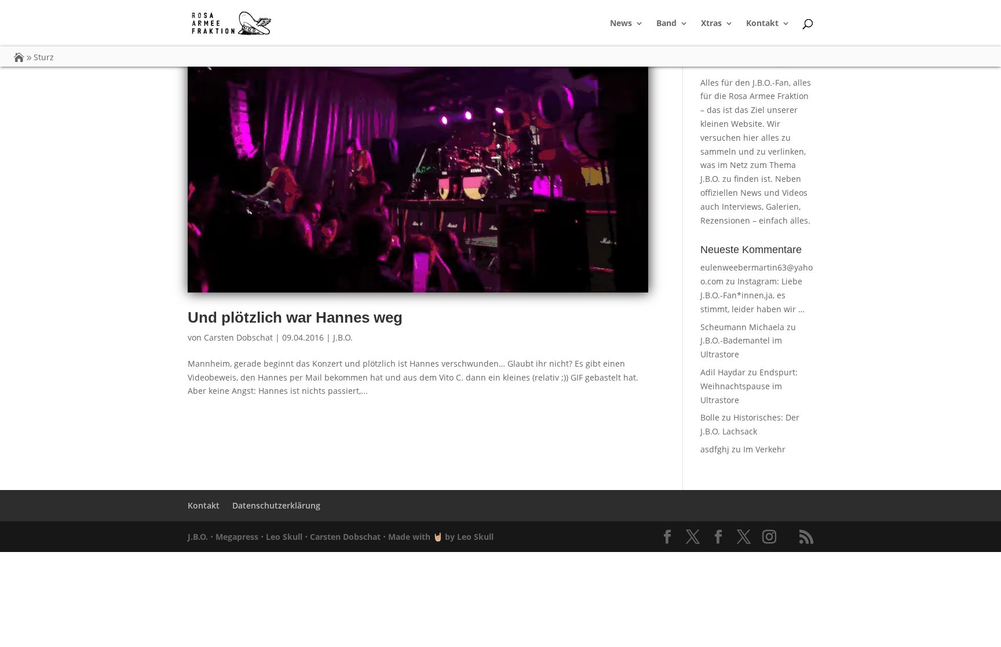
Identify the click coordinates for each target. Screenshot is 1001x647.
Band (666, 23)
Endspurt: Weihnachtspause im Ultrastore (749, 386)
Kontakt (762, 23)
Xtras (711, 23)
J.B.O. (343, 337)
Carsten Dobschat (238, 337)
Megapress (236, 536)
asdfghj (714, 449)
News (621, 23)
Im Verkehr (764, 449)
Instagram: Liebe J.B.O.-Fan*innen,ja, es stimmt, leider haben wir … (752, 295)
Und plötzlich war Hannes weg (295, 317)
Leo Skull (284, 536)
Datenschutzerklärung (276, 505)
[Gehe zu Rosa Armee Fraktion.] (19, 57)
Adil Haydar (723, 372)
